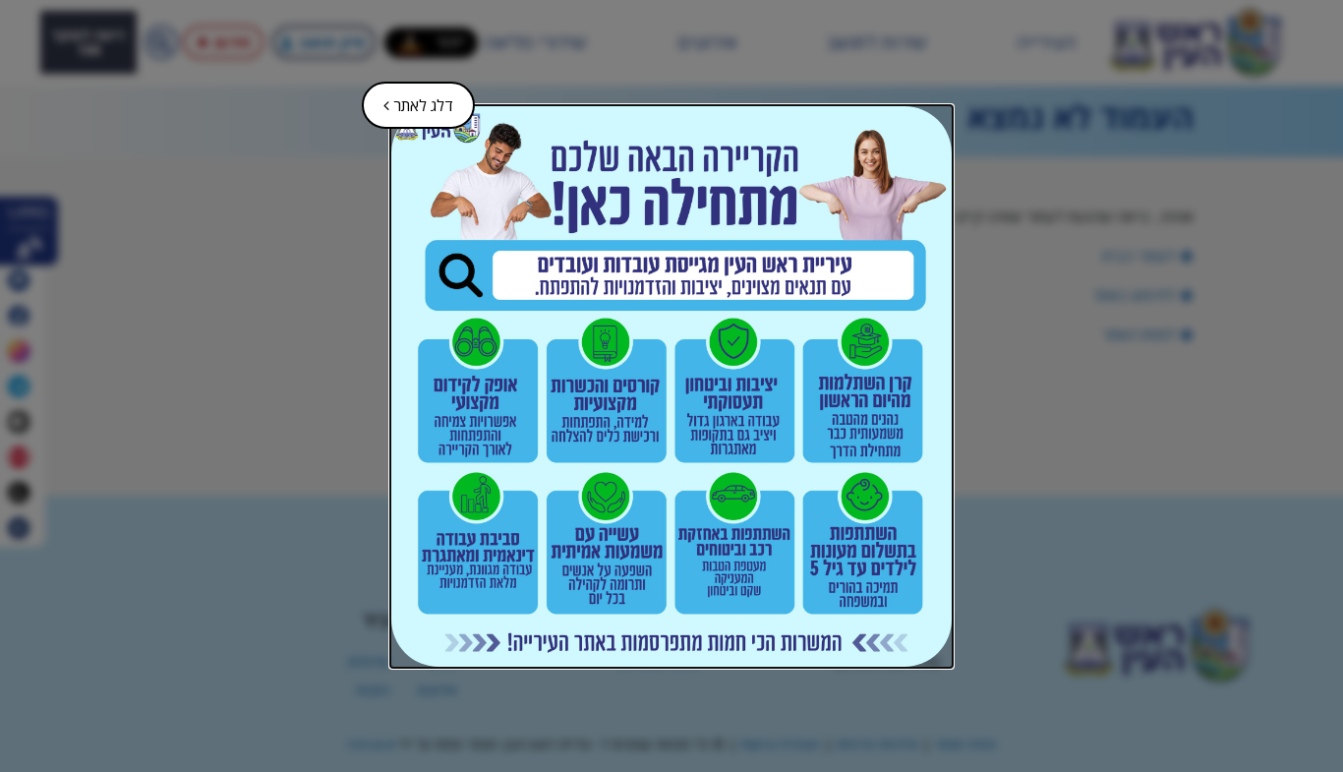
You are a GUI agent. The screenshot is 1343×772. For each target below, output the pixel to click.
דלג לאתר (409, 99)
